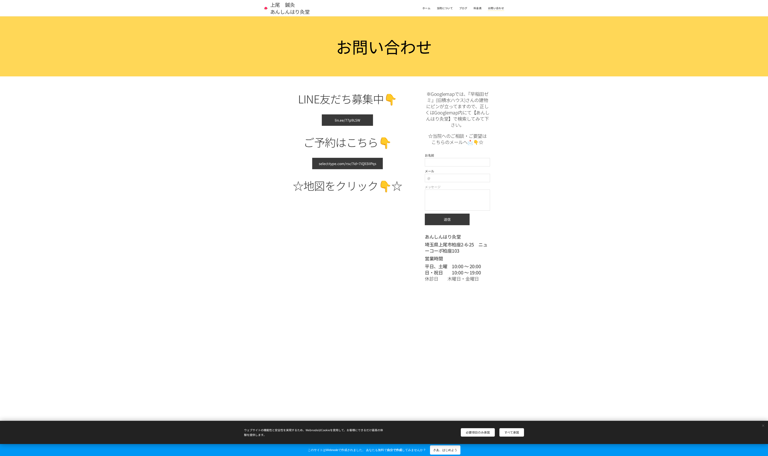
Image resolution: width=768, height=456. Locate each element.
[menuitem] (427, 8)
